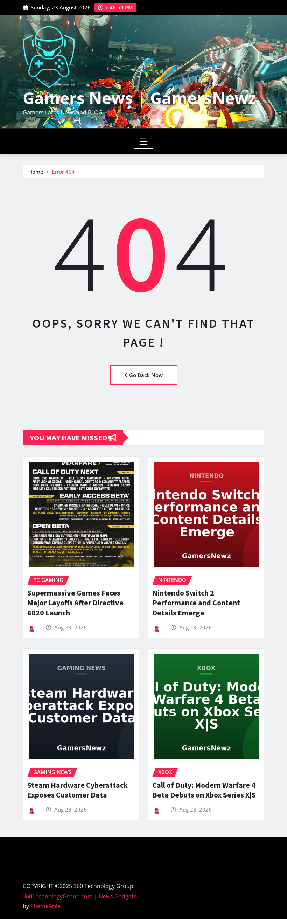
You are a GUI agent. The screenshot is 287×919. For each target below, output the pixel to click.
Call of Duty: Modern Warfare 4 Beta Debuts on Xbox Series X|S (204, 790)
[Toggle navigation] (143, 142)
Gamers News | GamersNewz (139, 98)
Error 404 (63, 171)
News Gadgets (117, 896)
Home (35, 171)
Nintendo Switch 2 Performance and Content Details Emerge (196, 603)
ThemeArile (45, 906)
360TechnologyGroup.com (58, 896)
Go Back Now (146, 374)
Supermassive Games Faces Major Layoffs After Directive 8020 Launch (75, 603)
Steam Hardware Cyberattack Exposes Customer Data (77, 790)
